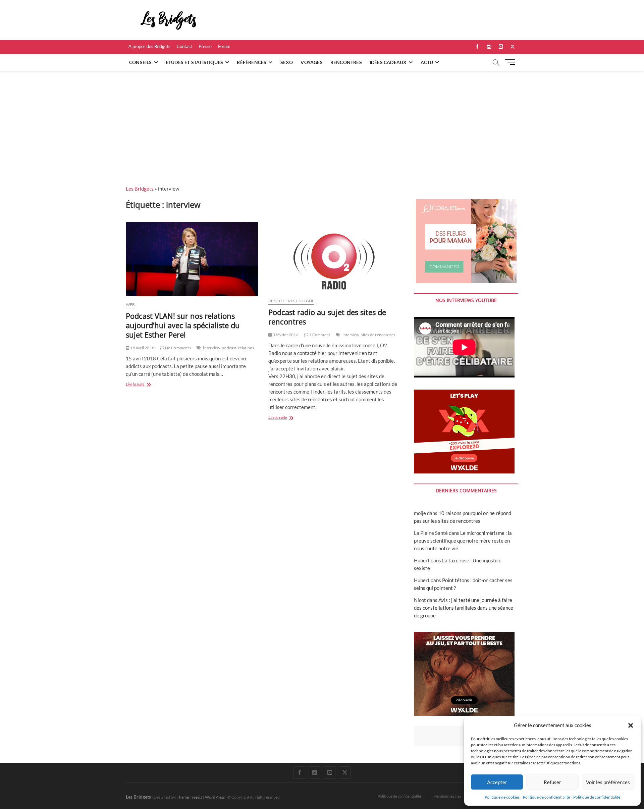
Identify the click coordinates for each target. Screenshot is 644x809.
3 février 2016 (285, 334)
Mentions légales (447, 796)
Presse (205, 46)
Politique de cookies (502, 797)
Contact (184, 46)
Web (130, 304)
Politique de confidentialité (546, 797)
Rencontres (346, 62)
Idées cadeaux (388, 62)
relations (246, 347)
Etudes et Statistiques (194, 62)
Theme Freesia (189, 797)
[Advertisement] (322, 121)
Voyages (311, 62)
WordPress (215, 797)
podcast (229, 347)
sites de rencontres (378, 334)
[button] (630, 725)
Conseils (140, 62)
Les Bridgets (140, 189)
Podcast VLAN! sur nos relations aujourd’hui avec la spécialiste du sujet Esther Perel (183, 325)
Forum (224, 46)
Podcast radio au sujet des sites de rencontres (327, 316)
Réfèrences (251, 62)
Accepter (497, 782)
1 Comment (319, 334)
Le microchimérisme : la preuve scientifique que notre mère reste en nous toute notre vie (463, 540)
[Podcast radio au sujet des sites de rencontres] (334, 257)
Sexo (286, 62)
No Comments (177, 347)
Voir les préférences (608, 782)
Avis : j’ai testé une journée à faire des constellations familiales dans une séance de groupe (463, 607)
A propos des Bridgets (149, 46)
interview (211, 347)
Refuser (552, 782)
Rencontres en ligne (291, 300)
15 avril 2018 (141, 347)
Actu (427, 62)
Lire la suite (144, 384)
